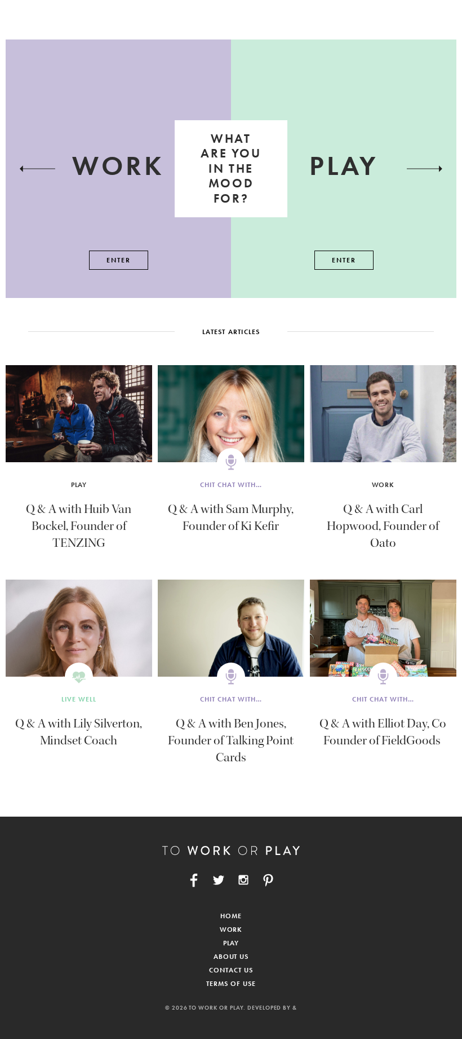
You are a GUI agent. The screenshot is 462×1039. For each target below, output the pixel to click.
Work (383, 484)
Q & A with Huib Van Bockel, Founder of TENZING (78, 526)
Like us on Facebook (194, 880)
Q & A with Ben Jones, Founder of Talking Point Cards (231, 740)
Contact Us (231, 970)
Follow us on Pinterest (268, 880)
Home (231, 915)
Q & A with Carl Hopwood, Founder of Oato (383, 526)
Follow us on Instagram (243, 880)
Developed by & (272, 1007)
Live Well (78, 699)
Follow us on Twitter (218, 880)
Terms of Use (231, 983)
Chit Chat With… (230, 484)
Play (79, 484)
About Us (231, 956)
